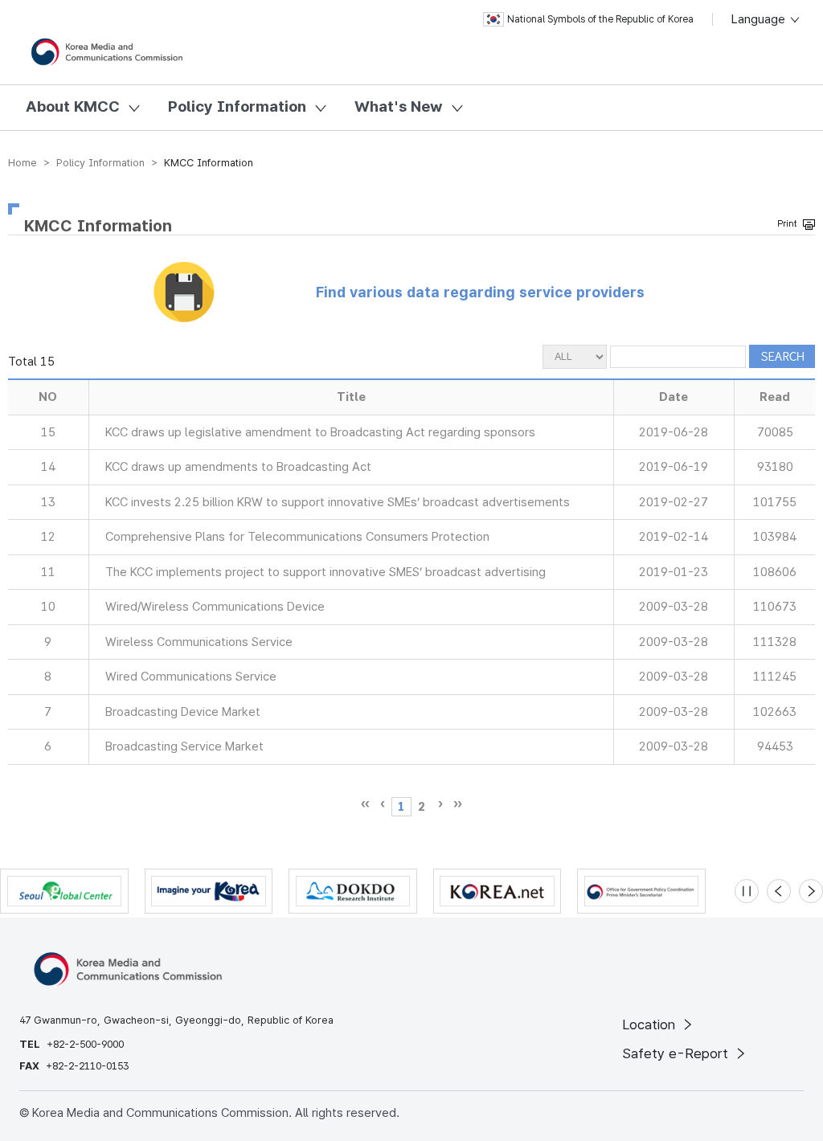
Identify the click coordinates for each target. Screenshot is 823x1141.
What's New (398, 106)
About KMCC (73, 106)
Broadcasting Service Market (184, 746)
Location (650, 1024)
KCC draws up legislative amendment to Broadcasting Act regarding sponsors (320, 432)
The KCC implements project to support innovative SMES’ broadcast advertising (325, 572)
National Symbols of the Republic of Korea (600, 19)
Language (759, 19)
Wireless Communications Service (199, 642)
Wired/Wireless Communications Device (215, 606)
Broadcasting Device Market (182, 712)
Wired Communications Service (190, 676)
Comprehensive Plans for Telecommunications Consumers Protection (297, 537)
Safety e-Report (677, 1053)
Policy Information (237, 106)
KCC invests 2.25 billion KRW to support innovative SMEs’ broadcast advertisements (337, 502)
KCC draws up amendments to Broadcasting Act (238, 467)
